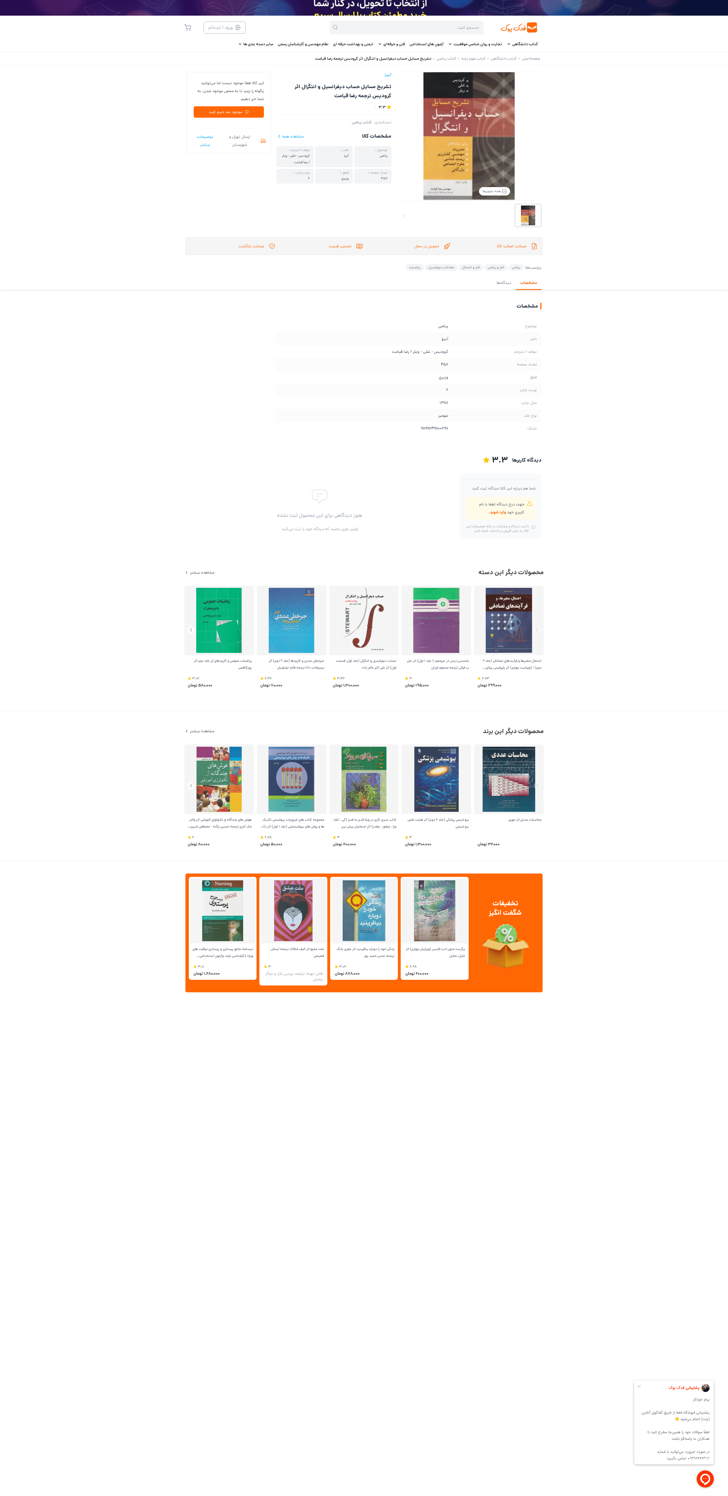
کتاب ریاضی (362, 122)
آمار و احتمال (471, 267)
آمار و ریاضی (496, 267)
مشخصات (528, 283)
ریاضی (516, 267)
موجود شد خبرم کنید (225, 112)
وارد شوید (498, 512)
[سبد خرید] (187, 27)
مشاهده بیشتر (202, 572)
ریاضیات (414, 267)
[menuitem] (522, 44)
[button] (191, 630)
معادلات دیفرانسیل (441, 267)
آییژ (388, 75)
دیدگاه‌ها (504, 283)
